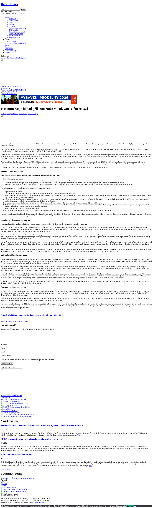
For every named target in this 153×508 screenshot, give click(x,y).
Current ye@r (6, 367)
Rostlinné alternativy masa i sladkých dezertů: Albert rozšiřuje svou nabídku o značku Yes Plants (42, 425)
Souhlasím (130, 506)
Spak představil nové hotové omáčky (16, 454)
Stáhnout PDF (5, 88)
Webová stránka (6, 356)
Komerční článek (14, 37)
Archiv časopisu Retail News (18, 43)
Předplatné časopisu (11, 50)
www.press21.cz (40, 502)
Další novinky (5, 469)
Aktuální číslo (11, 86)
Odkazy (7, 52)
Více (78, 435)
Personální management (17, 32)
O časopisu (12, 41)
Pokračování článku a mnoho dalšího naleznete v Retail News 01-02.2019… (33, 315)
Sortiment (12, 26)
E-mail (3, 352)
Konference (9, 49)
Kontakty (8, 45)
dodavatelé (14, 114)
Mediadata (8, 47)
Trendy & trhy (14, 20)
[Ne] (135, 506)
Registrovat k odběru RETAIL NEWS (13, 90)
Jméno (3, 348)
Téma (11, 22)
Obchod (11, 24)
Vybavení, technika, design (18, 28)
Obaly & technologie (16, 34)
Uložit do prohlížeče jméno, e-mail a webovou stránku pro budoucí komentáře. (29, 360)
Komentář (5, 344)
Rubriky (7, 17)
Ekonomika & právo (16, 35)
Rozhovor (12, 19)
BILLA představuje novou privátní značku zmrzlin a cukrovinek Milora (31, 439)
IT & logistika (13, 30)
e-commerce (23, 114)
